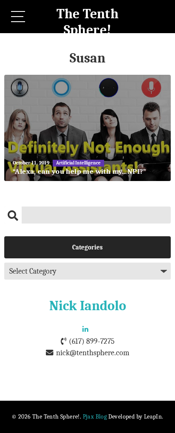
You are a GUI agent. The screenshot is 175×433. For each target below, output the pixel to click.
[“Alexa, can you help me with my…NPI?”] (87, 128)
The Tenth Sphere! (87, 22)
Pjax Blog (95, 416)
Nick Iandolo (87, 306)
